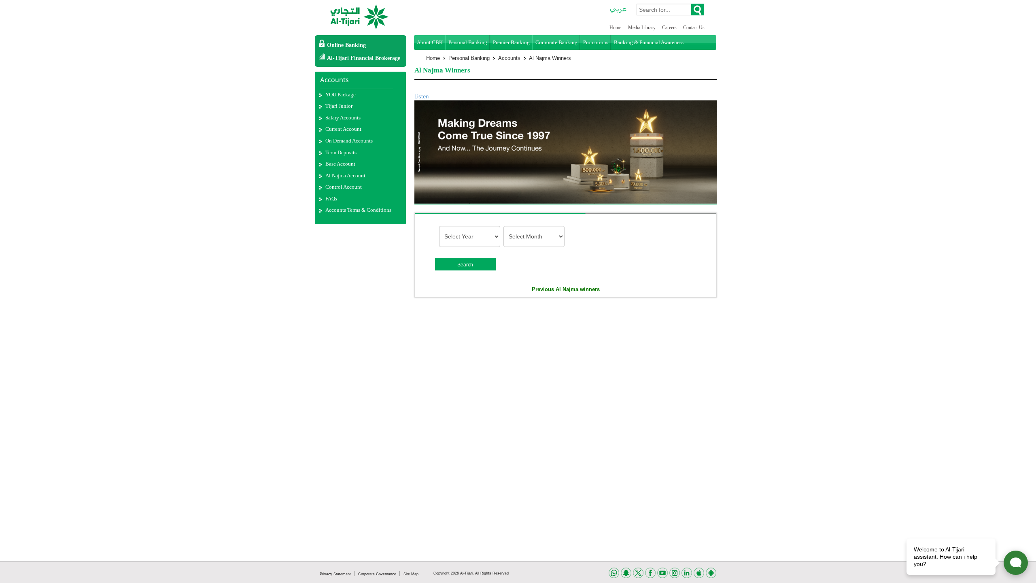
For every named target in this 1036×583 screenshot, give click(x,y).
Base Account (340, 164)
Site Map (410, 574)
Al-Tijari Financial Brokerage (363, 58)
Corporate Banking (556, 42)
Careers (670, 27)
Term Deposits (341, 152)
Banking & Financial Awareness (649, 42)
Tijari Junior (338, 106)
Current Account (343, 129)
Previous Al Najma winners (566, 289)
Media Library (642, 27)
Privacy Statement (336, 574)
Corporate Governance (377, 574)
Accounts (509, 58)
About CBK (430, 42)
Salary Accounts (343, 118)
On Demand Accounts (349, 141)
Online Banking (346, 45)
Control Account (343, 187)
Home (615, 27)
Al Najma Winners (550, 58)
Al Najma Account (345, 175)
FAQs (331, 199)
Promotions (595, 42)
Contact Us (694, 27)
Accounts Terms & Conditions (358, 210)
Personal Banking (467, 42)
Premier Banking (511, 42)
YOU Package (340, 94)
